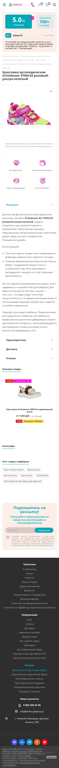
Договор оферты (29, 598)
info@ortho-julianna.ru (32, 711)
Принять (51, 757)
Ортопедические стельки (30, 678)
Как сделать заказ (29, 640)
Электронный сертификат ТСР (29, 653)
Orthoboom (42, 475)
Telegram (29, 742)
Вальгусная (33, 469)
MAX (14, 742)
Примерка (29, 645)
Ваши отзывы (29, 581)
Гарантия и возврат (29, 632)
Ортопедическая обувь (29, 649)
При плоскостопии (13, 469)
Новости (29, 577)
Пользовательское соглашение (21, 763)
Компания (29, 564)
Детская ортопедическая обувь (29, 670)
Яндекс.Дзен (45, 742)
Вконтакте (22, 742)
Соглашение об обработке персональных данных (32, 545)
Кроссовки (26, 475)
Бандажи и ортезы (29, 691)
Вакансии (29, 590)
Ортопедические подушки (29, 682)
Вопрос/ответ (29, 636)
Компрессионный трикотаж (29, 687)
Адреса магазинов (30, 586)
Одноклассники (37, 742)
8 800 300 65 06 (32, 705)
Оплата (30, 623)
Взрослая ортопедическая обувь (30, 674)
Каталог (29, 665)
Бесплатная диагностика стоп (29, 657)
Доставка (29, 628)
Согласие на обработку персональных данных (29, 607)
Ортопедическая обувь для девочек (22, 481)
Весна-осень (10, 475)
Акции (29, 573)
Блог (29, 619)
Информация (30, 614)
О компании (29, 569)
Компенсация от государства (29, 594)
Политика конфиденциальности (29, 603)
